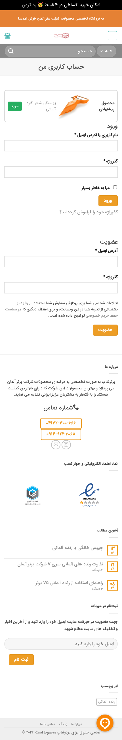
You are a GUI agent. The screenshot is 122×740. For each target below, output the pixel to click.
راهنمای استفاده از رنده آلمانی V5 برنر (69, 582)
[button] (112, 35)
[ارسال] (11, 51)
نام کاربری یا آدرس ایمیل (91, 135)
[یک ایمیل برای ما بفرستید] (55, 444)
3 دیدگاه (92, 589)
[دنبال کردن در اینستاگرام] (66, 444)
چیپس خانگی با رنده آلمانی (77, 547)
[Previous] (108, 108)
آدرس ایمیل (102, 251)
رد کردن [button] (29, 4)
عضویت (105, 330)
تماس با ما (47, 724)
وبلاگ (63, 724)
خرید (14, 106)
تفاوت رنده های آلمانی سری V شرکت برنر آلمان (60, 564)
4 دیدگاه (93, 570)
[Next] (10, 108)
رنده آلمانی (106, 702)
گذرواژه (106, 161)
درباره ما (76, 724)
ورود (108, 200)
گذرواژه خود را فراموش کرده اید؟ (88, 212)
